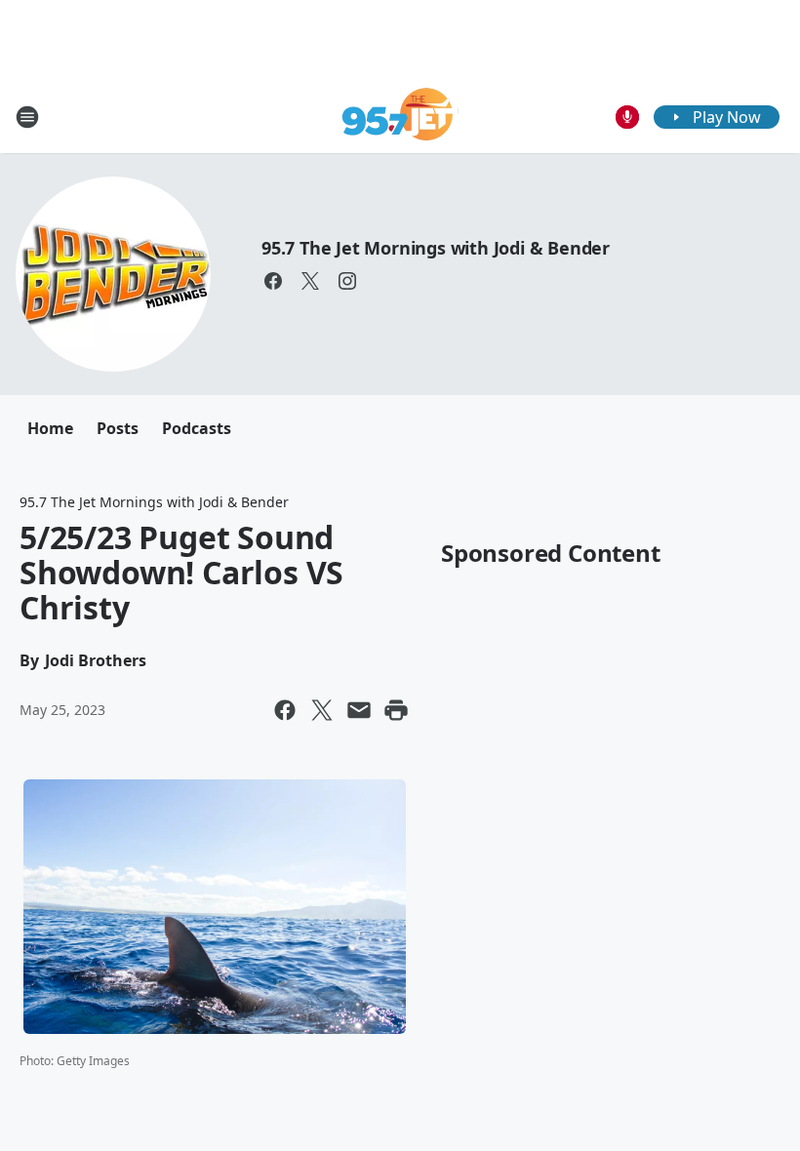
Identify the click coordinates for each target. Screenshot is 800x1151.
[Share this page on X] (322, 710)
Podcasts (196, 428)
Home (50, 428)
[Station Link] (400, 116)
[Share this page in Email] (359, 710)
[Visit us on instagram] (347, 281)
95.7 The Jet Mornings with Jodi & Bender (435, 247)
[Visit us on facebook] (273, 281)
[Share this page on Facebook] (285, 710)
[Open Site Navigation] (27, 117)
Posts (118, 428)
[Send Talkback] (627, 117)
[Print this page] (396, 710)
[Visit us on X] (310, 281)
